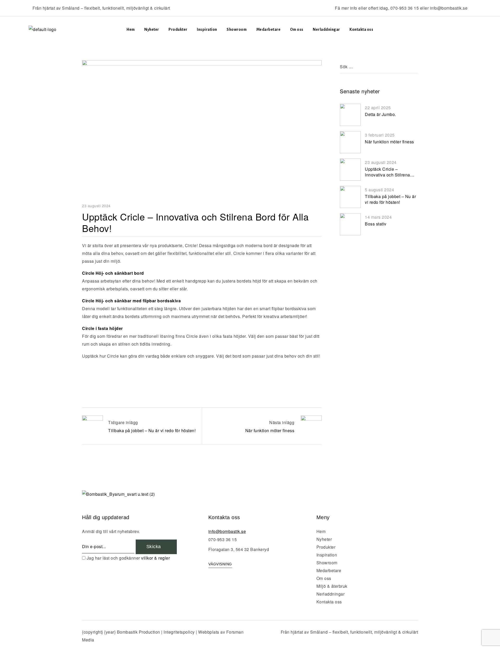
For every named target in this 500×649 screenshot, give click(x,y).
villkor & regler (155, 558)
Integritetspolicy (179, 632)
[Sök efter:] (379, 67)
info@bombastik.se (449, 8)
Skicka (154, 546)
